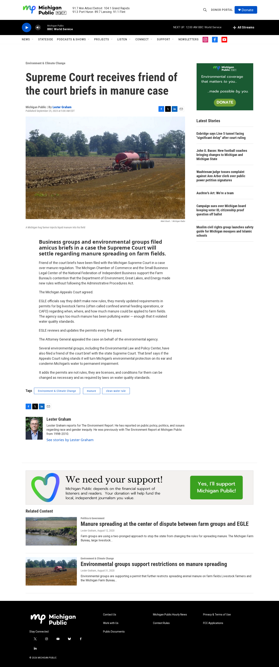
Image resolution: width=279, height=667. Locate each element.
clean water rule (116, 390)
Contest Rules (161, 623)
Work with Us (110, 623)
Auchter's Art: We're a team (215, 193)
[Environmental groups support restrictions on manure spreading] (51, 571)
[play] (27, 27)
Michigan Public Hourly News (170, 614)
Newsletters (188, 39)
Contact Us (109, 614)
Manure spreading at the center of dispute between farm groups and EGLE (165, 524)
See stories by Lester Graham (70, 440)
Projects (101, 39)
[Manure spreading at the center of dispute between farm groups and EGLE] (51, 531)
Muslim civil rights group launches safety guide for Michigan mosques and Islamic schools (224, 231)
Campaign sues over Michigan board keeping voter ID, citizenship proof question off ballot (221, 210)
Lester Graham (62, 107)
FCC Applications (213, 623)
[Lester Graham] (34, 428)
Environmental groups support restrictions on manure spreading (154, 564)
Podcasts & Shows (71, 39)
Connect (142, 39)
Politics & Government (92, 518)
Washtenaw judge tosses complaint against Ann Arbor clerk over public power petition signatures (220, 176)
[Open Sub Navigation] (32, 39)
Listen (122, 39)
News (26, 39)
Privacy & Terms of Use (217, 614)
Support (163, 39)
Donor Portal (222, 9)
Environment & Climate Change (45, 63)
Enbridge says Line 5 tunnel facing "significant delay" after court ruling (221, 136)
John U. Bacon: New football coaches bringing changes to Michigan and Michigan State (221, 155)
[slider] (44, 27)
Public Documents (114, 631)
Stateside (45, 39)
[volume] (38, 27)
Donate (247, 10)
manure (91, 390)
